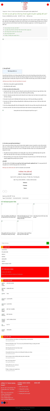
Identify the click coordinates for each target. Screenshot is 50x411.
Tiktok (25, 188)
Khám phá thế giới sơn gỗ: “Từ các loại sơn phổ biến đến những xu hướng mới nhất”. (23, 343)
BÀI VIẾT (20, 16)
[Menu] (2, 5)
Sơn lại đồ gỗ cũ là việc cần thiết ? (11, 28)
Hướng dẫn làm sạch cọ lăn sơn (12, 365)
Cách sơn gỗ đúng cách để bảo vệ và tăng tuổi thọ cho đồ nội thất (19, 339)
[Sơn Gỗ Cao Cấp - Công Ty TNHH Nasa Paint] (25, 6)
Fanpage (25, 185)
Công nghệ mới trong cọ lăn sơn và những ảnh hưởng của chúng (19, 352)
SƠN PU (3, 261)
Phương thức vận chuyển (24, 393)
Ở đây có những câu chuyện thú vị (13, 369)
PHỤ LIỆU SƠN (5, 252)
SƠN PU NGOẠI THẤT (6, 263)
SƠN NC (3, 256)
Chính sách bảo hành (23, 386)
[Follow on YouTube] (7, 403)
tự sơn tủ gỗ (25, 198)
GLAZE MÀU (4, 249)
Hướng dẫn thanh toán (24, 391)
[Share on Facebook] (4, 191)
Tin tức (9, 11)
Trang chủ (5, 11)
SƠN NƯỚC (4, 259)
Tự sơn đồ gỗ (8, 198)
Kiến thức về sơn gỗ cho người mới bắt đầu (13, 84)
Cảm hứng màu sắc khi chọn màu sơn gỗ (14, 348)
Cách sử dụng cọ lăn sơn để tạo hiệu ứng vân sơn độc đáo (17, 356)
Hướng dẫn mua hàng (24, 389)
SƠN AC (3, 254)
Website (25, 182)
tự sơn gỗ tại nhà (17, 198)
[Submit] (47, 243)
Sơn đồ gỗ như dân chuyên (10, 86)
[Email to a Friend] (6, 191)
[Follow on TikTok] (4, 403)
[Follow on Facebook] (2, 403)
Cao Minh (15, 16)
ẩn (15, 71)
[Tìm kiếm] (48, 5)
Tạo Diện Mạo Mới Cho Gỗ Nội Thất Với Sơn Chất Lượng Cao (17, 29)
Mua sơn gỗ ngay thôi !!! (10, 360)
